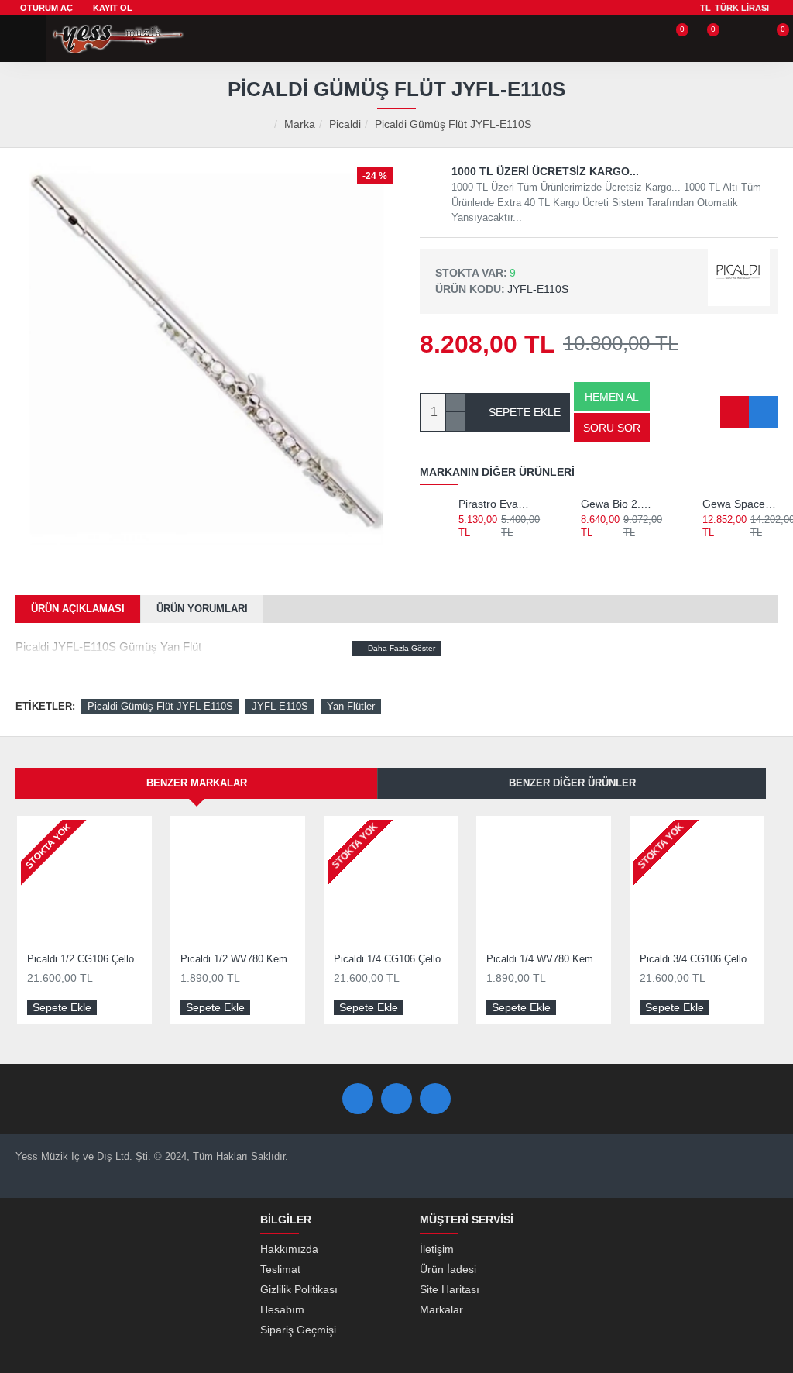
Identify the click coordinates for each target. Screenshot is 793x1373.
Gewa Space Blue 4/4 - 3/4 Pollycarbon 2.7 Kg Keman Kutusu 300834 (740, 503)
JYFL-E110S (280, 706)
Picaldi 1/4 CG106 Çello (387, 959)
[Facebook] (357, 1098)
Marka (299, 124)
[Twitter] (396, 1098)
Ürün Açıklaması (78, 608)
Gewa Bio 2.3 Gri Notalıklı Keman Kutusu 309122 (618, 503)
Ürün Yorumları (202, 608)
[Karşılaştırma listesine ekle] (763, 412)
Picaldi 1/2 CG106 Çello (80, 959)
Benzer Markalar (196, 783)
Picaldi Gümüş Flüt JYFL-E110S (160, 706)
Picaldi (345, 124)
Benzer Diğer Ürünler (572, 783)
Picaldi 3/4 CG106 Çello (693, 959)
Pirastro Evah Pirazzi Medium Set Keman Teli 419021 (496, 503)
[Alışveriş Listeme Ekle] (734, 412)
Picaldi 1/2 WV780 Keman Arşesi (240, 959)
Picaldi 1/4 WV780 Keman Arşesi (546, 959)
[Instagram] (435, 1098)
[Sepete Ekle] (465, 549)
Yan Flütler (351, 706)
